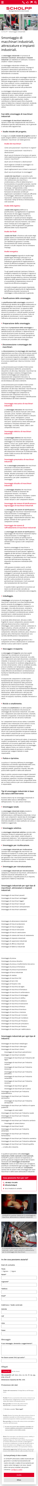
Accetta (19, 1475)
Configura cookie (16, 1469)
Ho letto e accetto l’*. (14, 1409)
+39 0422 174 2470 (11, 1182)
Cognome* (5, 1282)
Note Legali (19, 1409)
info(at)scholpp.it (11, 1185)
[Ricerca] (35, 2)
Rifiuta (19, 1480)
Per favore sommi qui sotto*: (13, 1357)
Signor (14, 1271)
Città (3, 1323)
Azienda (4, 1309)
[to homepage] (19, 9)
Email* (3, 1296)
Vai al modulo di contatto (13, 1188)
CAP (2, 1316)
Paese (3, 1330)
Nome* (3, 1274)
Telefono (4, 1289)
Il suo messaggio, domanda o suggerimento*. (17, 1343)
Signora (5, 1271)
